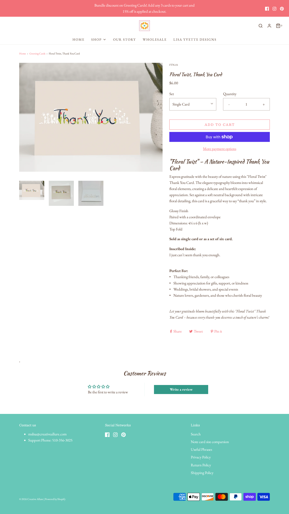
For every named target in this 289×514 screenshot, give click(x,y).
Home (78, 39)
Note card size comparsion (210, 441)
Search (196, 434)
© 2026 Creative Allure (31, 499)
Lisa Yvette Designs (195, 39)
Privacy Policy (201, 457)
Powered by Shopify (55, 499)
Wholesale (155, 39)
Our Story (124, 39)
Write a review (181, 389)
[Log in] (269, 25)
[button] (31, 193)
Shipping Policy (202, 472)
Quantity (229, 93)
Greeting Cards (37, 53)
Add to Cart (220, 124)
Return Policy (201, 464)
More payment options (219, 148)
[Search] (260, 25)
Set (171, 93)
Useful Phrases (201, 449)
